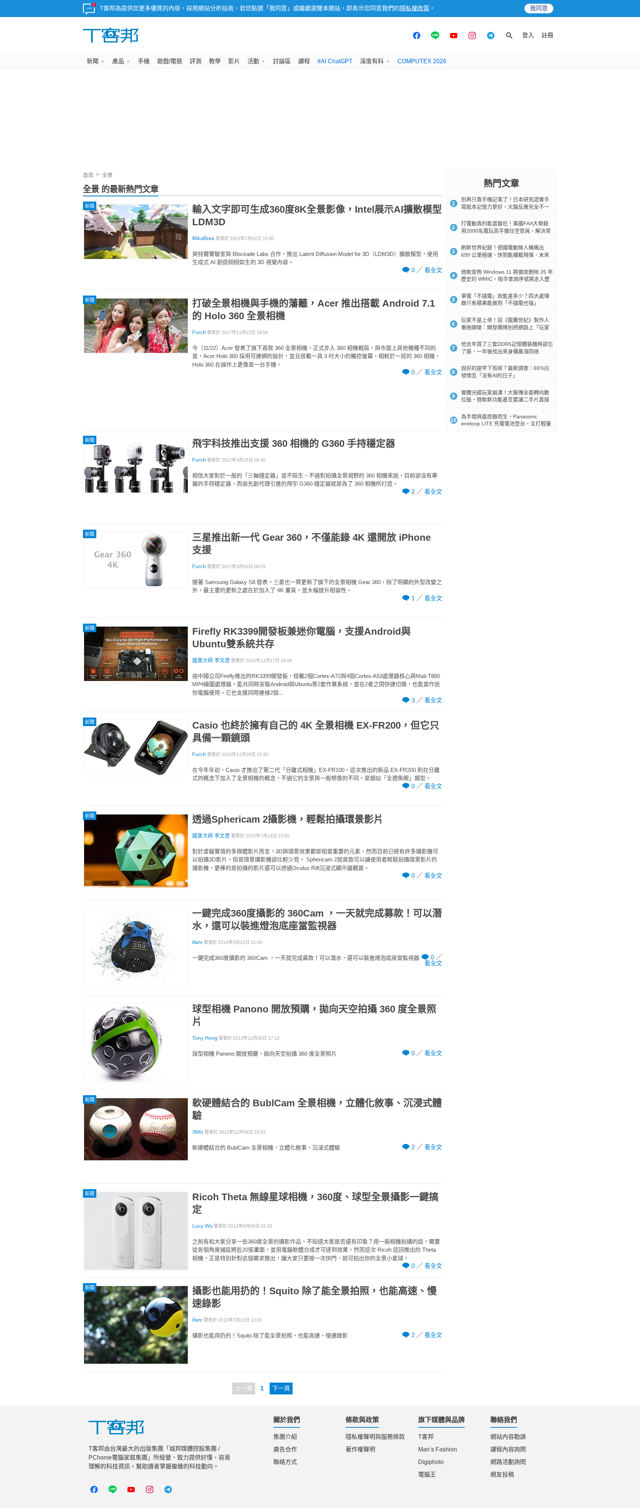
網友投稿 (502, 1474)
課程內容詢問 (508, 1449)
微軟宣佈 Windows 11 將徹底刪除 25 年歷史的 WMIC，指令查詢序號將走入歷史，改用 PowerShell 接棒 (507, 279)
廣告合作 (285, 1449)
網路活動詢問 (508, 1462)
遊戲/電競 (169, 61)
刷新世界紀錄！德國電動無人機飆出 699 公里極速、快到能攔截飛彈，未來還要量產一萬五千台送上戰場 (505, 254)
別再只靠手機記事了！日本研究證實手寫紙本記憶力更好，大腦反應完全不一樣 (505, 206)
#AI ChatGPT (335, 61)
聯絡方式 (285, 1462)
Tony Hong (204, 1038)
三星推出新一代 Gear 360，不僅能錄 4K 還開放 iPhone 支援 (311, 544)
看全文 (433, 270)
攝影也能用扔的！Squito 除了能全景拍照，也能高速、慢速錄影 (314, 1297)
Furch (199, 332)
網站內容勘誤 (508, 1437)
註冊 (547, 35)
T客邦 (426, 1437)
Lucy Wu (202, 1226)
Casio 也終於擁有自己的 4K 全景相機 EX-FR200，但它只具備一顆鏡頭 (315, 731)
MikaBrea (203, 238)
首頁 (88, 175)
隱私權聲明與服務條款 (375, 1437)
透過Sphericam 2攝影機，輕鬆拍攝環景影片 (287, 819)
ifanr (197, 942)
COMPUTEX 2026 (421, 61)
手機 (144, 61)
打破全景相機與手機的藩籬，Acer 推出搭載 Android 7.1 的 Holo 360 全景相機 (313, 309)
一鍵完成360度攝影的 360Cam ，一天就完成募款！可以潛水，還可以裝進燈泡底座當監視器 (317, 919)
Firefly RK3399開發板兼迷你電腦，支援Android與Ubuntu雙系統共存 (301, 638)
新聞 (93, 61)
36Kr (197, 1132)
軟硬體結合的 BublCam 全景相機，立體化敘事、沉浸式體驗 (317, 1109)
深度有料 (372, 61)
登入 (528, 35)
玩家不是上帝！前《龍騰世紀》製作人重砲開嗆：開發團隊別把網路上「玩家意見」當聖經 (505, 327)
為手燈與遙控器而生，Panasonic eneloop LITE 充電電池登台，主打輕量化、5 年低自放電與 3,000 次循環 (506, 424)
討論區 (282, 61)
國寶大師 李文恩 (211, 660)
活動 (253, 61)
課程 (304, 61)
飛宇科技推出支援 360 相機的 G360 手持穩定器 (293, 443)
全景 (107, 175)
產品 (118, 61)
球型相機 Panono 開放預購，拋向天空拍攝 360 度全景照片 (314, 1015)
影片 (234, 61)
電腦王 (427, 1474)
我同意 (539, 8)
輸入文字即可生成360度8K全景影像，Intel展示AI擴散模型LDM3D (317, 215)
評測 (195, 61)
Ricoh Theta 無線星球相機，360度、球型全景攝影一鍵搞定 (315, 1203)
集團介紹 (285, 1437)
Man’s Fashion (437, 1449)
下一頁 (281, 1388)
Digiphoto (431, 1462)
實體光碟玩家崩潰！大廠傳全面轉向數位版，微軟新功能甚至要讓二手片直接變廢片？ (505, 399)
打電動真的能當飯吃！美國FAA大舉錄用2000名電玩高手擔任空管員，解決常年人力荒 (506, 230)
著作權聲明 (360, 1449)
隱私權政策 (414, 8)
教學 (215, 61)
